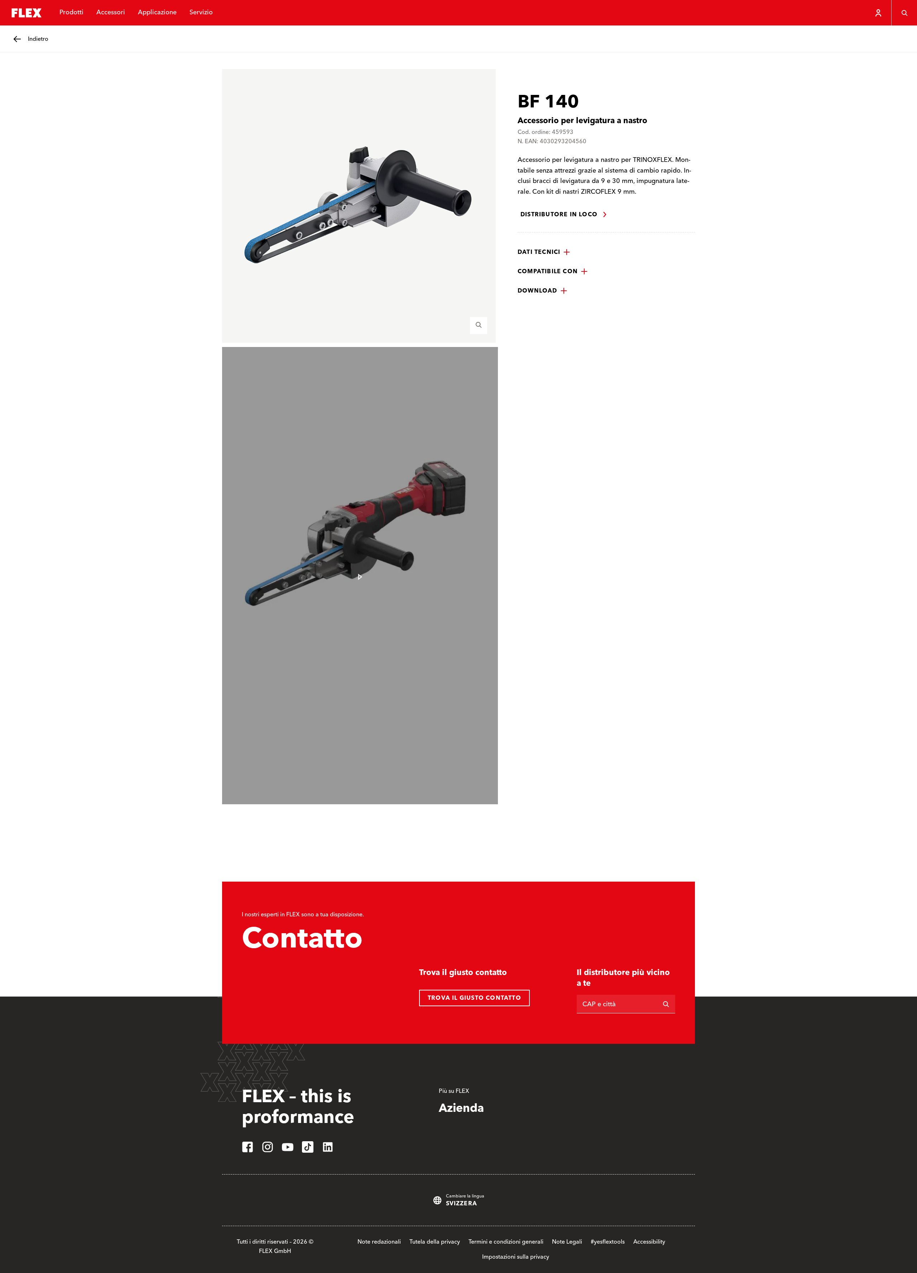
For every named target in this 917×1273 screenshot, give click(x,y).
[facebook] (247, 1147)
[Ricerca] (666, 1004)
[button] (544, 252)
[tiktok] (308, 1147)
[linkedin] (328, 1147)
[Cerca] (904, 13)
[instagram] (268, 1147)
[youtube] (288, 1147)
